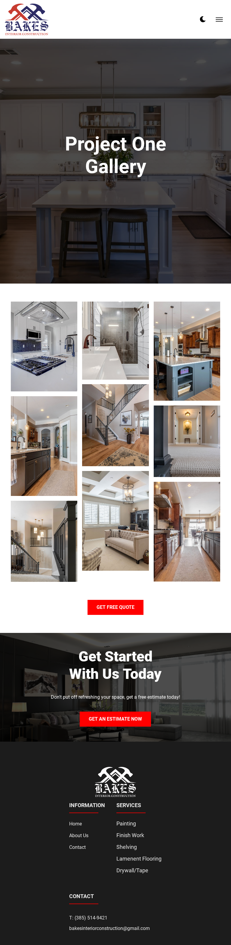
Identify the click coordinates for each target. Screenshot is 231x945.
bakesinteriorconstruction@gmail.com (109, 928)
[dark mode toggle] (203, 19)
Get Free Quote (115, 607)
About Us (78, 835)
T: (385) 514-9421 (88, 918)
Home (75, 824)
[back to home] (27, 19)
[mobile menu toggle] (219, 19)
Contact (77, 847)
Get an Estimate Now (115, 719)
